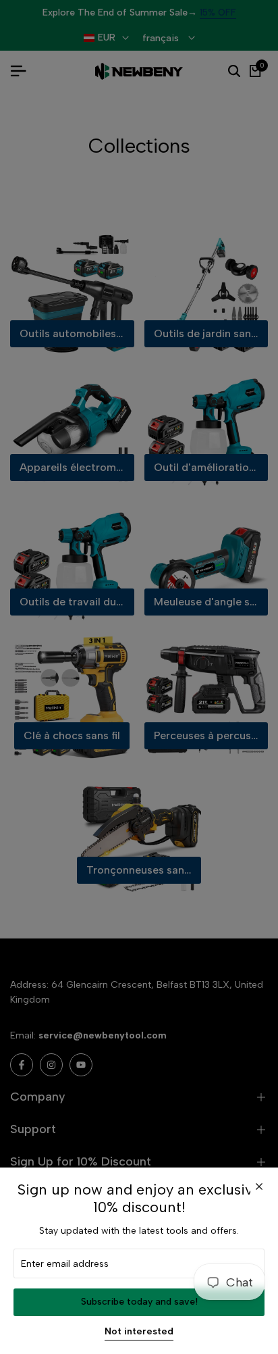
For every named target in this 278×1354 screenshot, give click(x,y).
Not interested (139, 1331)
